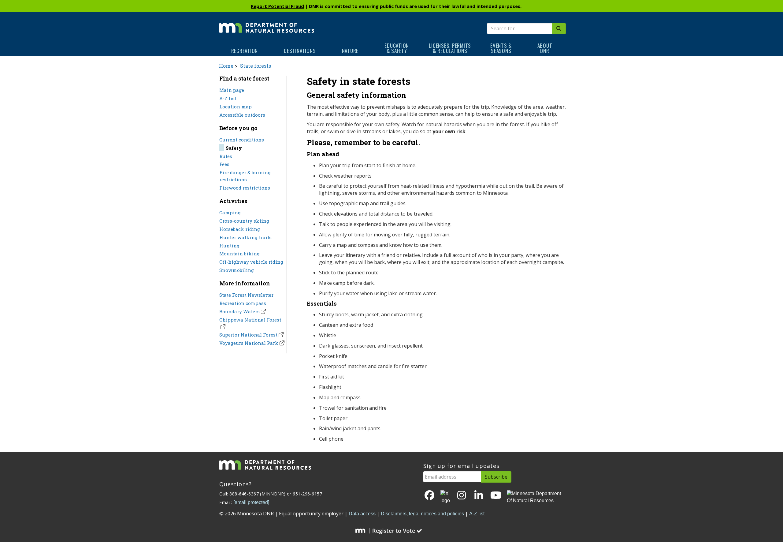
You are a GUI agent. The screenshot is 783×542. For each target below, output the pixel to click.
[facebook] (429, 495)
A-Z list (227, 98)
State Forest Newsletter (246, 295)
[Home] (266, 23)
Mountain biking (239, 253)
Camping (230, 212)
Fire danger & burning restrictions (245, 176)
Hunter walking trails (245, 237)
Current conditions (241, 140)
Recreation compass (242, 303)
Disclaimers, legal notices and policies (422, 513)
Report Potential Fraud (277, 6)
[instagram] (461, 495)
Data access (362, 513)
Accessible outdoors (242, 115)
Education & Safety (396, 48)
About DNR (544, 48)
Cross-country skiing (244, 221)
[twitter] (445, 497)
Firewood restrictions (244, 188)
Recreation (244, 51)
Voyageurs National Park (248, 343)
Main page (231, 90)
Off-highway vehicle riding (251, 262)
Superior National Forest (248, 335)
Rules (225, 156)
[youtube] (496, 495)
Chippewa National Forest (250, 320)
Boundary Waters (239, 311)
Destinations (300, 51)
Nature (350, 51)
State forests (255, 65)
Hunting (229, 246)
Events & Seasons (501, 48)
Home (226, 65)
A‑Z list (476, 513)
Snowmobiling (236, 270)
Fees (224, 164)
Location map (235, 107)
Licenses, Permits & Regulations (450, 48)
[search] (559, 28)
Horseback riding (239, 229)
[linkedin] (479, 495)
